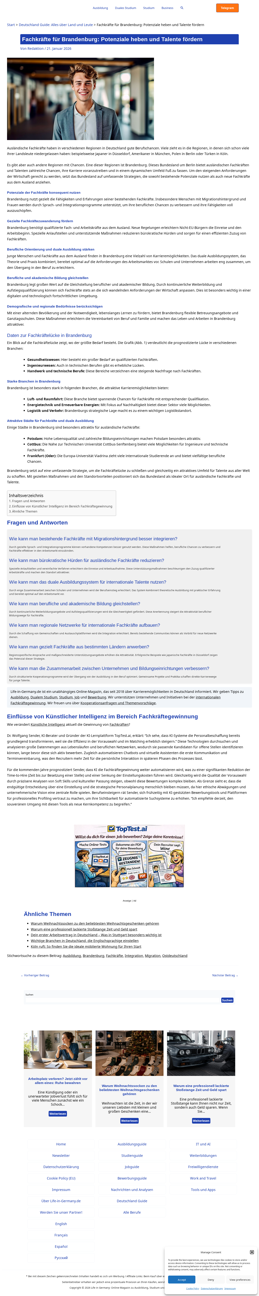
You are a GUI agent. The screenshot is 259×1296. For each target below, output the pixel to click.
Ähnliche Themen (24, 511)
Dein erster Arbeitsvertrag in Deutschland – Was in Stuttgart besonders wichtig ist (96, 935)
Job (77, 697)
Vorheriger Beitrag (35, 975)
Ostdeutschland (174, 955)
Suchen (29, 994)
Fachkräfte (114, 955)
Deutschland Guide (132, 1201)
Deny (211, 1279)
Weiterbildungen (203, 1155)
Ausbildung (100, 8)
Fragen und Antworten (28, 501)
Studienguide (132, 1155)
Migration (153, 955)
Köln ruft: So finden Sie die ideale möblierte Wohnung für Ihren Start (86, 946)
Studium (149, 8)
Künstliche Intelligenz (48, 724)
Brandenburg (93, 955)
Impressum (230, 1288)
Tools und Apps (203, 1189)
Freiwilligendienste (203, 1166)
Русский (61, 1257)
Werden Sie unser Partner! (61, 1212)
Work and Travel (203, 1178)
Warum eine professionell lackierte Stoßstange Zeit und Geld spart (84, 929)
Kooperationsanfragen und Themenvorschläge (118, 703)
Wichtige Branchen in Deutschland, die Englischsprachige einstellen (85, 940)
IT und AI (203, 1144)
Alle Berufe (132, 1212)
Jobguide (132, 1166)
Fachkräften (119, 724)
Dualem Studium (43, 697)
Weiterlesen (58, 1114)
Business (167, 8)
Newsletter (61, 1155)
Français (61, 1235)
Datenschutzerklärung (212, 1288)
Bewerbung (97, 697)
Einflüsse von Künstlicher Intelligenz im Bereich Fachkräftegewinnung (62, 506)
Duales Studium (125, 8)
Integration (134, 955)
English (61, 1223)
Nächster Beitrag (225, 975)
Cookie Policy (192, 1288)
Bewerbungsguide (132, 1178)
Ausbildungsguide (132, 1144)
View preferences (240, 1279)
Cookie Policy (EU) (61, 1178)
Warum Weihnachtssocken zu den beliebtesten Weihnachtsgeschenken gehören (95, 923)
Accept (182, 1279)
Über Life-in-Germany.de (61, 1201)
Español (61, 1246)
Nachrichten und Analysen (132, 1189)
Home (61, 1144)
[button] (252, 1252)
